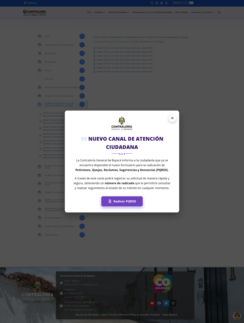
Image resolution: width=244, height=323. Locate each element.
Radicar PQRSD (124, 201)
